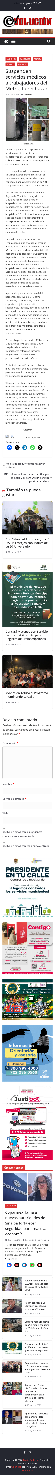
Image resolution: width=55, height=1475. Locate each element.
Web (5, 813)
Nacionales (25, 59)
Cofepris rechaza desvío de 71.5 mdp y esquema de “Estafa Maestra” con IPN (37, 1326)
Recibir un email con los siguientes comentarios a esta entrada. (22, 834)
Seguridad (22, 64)
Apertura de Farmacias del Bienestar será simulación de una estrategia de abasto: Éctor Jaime (36, 1420)
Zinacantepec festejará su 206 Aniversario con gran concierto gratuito (36, 1347)
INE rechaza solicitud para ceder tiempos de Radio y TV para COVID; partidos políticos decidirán (26, 478)
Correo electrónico (14, 798)
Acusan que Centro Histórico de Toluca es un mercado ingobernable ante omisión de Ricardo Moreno (36, 1393)
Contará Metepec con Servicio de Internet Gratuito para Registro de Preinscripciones (27, 635)
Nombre (8, 784)
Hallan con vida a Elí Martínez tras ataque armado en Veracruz (35, 1306)
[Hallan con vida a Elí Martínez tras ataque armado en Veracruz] (12, 1308)
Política (37, 59)
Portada (10, 64)
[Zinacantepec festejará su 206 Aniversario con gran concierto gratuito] (12, 1349)
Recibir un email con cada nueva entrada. (26, 846)
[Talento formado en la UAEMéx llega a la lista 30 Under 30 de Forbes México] (12, 1287)
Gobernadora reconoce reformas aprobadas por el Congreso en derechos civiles (37, 1368)
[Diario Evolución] (6, 41)
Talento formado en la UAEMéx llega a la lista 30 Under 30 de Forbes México (36, 1285)
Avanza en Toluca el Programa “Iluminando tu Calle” (27, 695)
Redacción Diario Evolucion (37, 1240)
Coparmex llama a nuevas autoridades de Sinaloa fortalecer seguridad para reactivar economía (26, 1223)
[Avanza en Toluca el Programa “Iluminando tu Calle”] (27, 657)
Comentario (10, 743)
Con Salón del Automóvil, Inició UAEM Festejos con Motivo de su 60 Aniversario (27, 542)
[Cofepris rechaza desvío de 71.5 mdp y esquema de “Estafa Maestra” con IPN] (12, 1328)
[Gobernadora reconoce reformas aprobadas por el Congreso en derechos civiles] (12, 1370)
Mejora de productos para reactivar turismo (25, 465)
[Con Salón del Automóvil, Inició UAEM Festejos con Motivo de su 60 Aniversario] (27, 503)
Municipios (11, 59)
